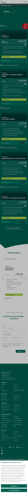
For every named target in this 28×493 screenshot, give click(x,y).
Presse (15, 438)
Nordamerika (4, 390)
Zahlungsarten (4, 426)
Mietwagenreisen (5, 399)
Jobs (15, 433)
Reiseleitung (16, 431)
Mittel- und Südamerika (19, 390)
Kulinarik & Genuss (5, 405)
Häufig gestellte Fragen (6, 420)
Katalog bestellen (5, 418)
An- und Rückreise (18, 420)
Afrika (2, 386)
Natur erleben (17, 409)
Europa (15, 384)
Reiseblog (3, 416)
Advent (3, 411)
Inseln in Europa (17, 407)
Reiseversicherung (5, 422)
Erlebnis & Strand (5, 407)
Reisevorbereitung (18, 424)
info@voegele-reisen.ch (11, 379)
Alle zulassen (14, 486)
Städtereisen (4, 397)
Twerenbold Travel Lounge (7, 438)
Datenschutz (4, 440)
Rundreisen (3, 395)
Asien (9, 5)
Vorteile (3, 433)
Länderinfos (4, 424)
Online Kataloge (17, 418)
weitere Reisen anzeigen (13, 228)
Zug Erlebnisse (17, 405)
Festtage (16, 411)
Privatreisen (16, 399)
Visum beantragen (18, 422)
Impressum (16, 440)
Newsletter (16, 416)
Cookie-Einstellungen (14, 490)
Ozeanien (16, 388)
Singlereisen (16, 397)
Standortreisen (17, 395)
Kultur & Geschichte (5, 409)
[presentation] (2, 278)
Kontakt (3, 431)
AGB (15, 426)
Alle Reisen (4, 5)
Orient (15, 386)
